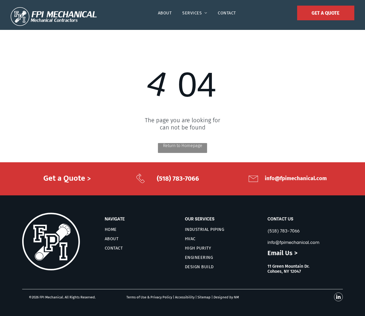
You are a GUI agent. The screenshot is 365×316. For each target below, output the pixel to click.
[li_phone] (140, 183)
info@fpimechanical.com (293, 242)
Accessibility (185, 297)
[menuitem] (165, 13)
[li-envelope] (253, 184)
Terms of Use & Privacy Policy (149, 297)
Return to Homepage (182, 145)
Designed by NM (226, 297)
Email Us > (282, 253)
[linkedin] (338, 298)
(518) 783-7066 (283, 230)
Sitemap (204, 297)
